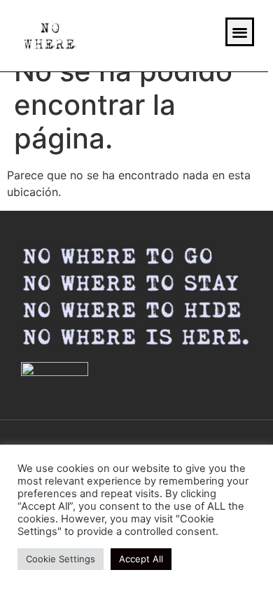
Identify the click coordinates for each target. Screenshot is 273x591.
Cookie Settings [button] (60, 558)
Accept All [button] (141, 558)
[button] (239, 32)
